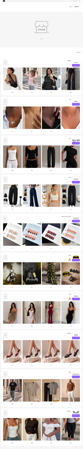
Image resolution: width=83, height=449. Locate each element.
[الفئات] (79, 1)
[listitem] (41, 76)
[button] (81, 1)
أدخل (5, 62)
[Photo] (76, 63)
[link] (76, 7)
